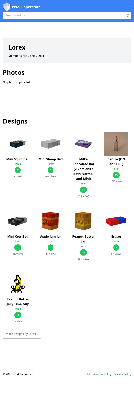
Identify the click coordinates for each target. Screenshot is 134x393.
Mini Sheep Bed (51, 159)
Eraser (116, 236)
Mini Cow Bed (17, 236)
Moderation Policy (99, 374)
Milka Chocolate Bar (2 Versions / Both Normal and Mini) (83, 169)
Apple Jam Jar (50, 236)
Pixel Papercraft (26, 7)
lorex (18, 163)
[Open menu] (129, 7)
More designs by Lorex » (22, 334)
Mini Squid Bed (17, 159)
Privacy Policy (122, 374)
